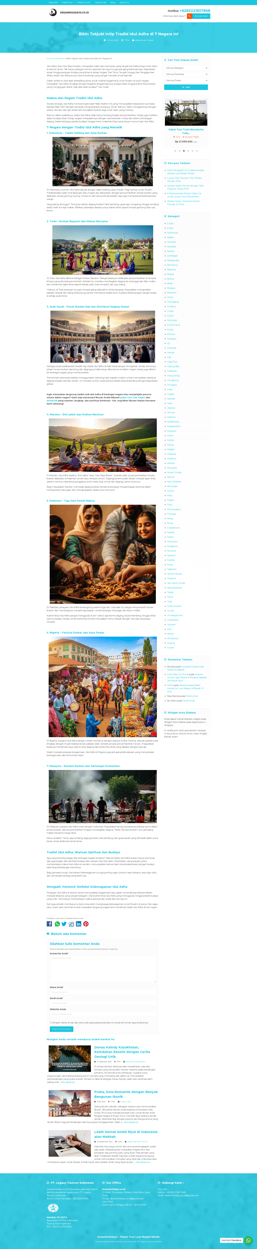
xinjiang (171, 643)
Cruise (170, 311)
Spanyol (171, 555)
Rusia (170, 523)
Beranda (53, 2)
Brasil (170, 283)
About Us (124, 2)
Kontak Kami (201, 16)
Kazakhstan (140, 1062)
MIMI (170, 685)
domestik (52, 400)
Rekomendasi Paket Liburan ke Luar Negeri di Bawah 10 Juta (185, 688)
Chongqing (173, 302)
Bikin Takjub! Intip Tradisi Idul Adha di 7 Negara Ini (128, 34)
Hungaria (172, 385)
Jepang (171, 408)
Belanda (171, 269)
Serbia (170, 537)
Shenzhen (172, 541)
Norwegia (172, 486)
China (170, 297)
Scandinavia (173, 527)
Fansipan (171, 338)
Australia (171, 246)
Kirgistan (171, 431)
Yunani (170, 647)
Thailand (171, 578)
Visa (169, 629)
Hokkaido (172, 371)
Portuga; (171, 514)
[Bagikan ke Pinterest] (86, 925)
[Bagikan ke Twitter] (64, 925)
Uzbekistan (173, 620)
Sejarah (171, 532)
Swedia (171, 560)
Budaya (171, 288)
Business (171, 292)
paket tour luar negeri (132, 397)
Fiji (168, 343)
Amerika (171, 242)
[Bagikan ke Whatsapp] (57, 925)
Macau (170, 444)
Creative (171, 306)
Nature (170, 477)
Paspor (170, 500)
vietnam (171, 624)
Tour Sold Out (189, 112)
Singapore (172, 546)
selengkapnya (68, 1082)
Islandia (171, 398)
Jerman (171, 412)
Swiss (170, 564)
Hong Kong (173, 375)
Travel (150, 40)
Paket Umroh (84, 2)
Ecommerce (173, 325)
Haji (169, 357)
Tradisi (170, 592)
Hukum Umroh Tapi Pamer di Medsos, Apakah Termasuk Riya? (187, 677)
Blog (113, 2)
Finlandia (171, 348)
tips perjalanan (174, 587)
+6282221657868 (195, 10)
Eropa (122, 1102)
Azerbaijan (172, 255)
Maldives (171, 458)
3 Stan (170, 223)
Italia (169, 403)
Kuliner (170, 440)
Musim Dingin (174, 472)
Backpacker (173, 260)
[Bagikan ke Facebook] (50, 925)
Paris (169, 495)
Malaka (170, 449)
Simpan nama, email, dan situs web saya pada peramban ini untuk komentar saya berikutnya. (100, 1022)
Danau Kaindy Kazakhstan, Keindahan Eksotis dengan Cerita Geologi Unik (122, 1052)
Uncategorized (175, 615)
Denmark (172, 320)
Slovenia (171, 550)
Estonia (171, 334)
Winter (170, 633)
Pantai (170, 491)
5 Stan (170, 228)
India (169, 389)
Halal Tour (172, 361)
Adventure (140, 40)
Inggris (170, 394)
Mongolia (172, 467)
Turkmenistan (174, 606)
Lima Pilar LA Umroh (178, 674)
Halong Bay (173, 366)
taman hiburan (174, 574)
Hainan (170, 352)
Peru (169, 504)
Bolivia (170, 278)
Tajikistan (172, 569)
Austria (170, 251)
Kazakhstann (174, 426)
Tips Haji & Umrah (140, 1142)
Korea (170, 435)
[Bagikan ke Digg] (72, 925)
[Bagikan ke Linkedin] (79, 925)
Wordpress (172, 638)
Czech (170, 315)
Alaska (170, 237)
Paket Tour (67, 2)
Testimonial (100, 2)
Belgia (170, 274)
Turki (169, 601)
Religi (129, 1142)
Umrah (170, 610)
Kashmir (171, 417)
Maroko (171, 463)
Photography (174, 509)
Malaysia (171, 454)
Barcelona (172, 265)
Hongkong (172, 380)
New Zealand (174, 481)
